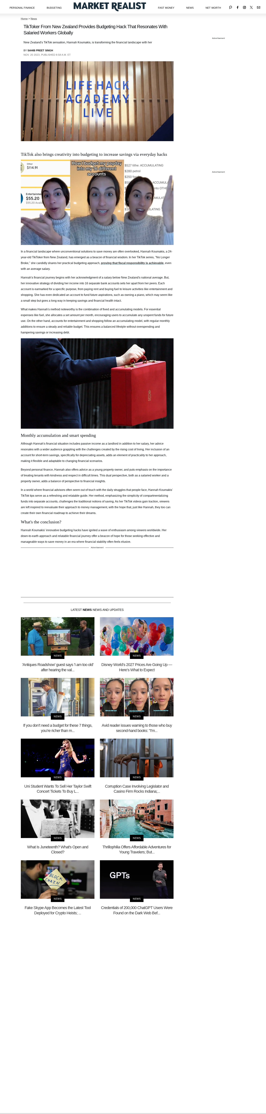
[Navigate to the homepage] (110, 6)
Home (24, 18)
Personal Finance (22, 7)
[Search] (230, 6)
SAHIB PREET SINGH (40, 50)
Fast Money (166, 7)
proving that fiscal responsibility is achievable (132, 263)
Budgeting (54, 7)
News (190, 7)
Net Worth (213, 7)
